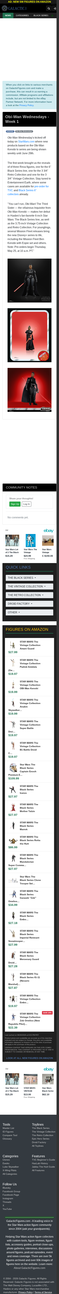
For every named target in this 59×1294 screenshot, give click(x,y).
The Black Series (40, 1128)
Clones (6, 1159)
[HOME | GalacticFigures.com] (14, 8)
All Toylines (37, 1146)
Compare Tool (10, 1135)
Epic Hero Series (40, 1138)
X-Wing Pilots (9, 1170)
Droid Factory (39, 1142)
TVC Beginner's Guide (43, 1159)
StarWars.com (26, 141)
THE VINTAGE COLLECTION (26, 586)
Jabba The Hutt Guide (43, 1166)
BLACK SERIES (41, 15)
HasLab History (40, 1163)
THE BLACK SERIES (21, 577)
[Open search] (48, 8)
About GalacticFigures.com (29, 1268)
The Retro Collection (42, 1135)
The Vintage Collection (43, 1131)
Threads (7, 1202)
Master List (8, 1128)
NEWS (8, 15)
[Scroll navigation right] (52, 15)
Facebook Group (11, 1191)
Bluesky (7, 1187)
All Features (38, 1170)
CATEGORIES (22, 15)
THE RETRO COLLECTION (24, 595)
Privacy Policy (26, 105)
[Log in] (54, 8)
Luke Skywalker (11, 1166)
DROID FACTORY (19, 603)
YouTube (7, 1209)
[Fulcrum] (55, 4)
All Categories (10, 1174)
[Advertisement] (29, 49)
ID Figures (8, 1131)
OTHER (13, 612)
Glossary (7, 1138)
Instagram (8, 1198)
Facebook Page (11, 1194)
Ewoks (6, 1163)
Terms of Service (43, 1292)
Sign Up (15, 504)
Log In (26, 504)
